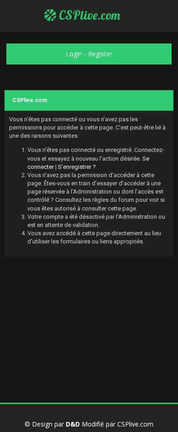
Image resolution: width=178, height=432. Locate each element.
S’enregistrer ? (77, 166)
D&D (73, 424)
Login (74, 53)
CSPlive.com (88, 15)
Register (100, 53)
